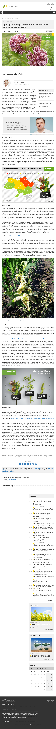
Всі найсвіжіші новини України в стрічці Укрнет (28, 724)
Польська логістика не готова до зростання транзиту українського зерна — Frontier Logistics (43, 539)
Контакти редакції (8, 704)
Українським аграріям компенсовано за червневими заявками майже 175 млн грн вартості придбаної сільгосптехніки (43, 561)
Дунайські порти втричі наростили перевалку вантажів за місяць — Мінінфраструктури (42, 581)
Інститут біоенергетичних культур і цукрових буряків (37, 456)
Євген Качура (10, 455)
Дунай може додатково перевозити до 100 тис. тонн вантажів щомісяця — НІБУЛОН (43, 551)
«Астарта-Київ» (22, 454)
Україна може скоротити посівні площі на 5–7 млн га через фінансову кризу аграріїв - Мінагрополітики (43, 534)
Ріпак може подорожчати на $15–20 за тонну (43, 577)
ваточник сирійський (42, 455)
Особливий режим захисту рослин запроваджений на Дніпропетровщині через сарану (43, 545)
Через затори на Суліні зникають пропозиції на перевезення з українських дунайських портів (42, 503)
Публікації (15, 31)
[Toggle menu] (54, 12)
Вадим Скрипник (43, 454)
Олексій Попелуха (19, 456)
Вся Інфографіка (48, 659)
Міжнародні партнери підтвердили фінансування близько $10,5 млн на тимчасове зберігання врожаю (42, 573)
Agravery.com (11, 721)
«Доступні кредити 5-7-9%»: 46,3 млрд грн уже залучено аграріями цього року (43, 524)
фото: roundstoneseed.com (8, 67)
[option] (28, 49)
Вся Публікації (49, 629)
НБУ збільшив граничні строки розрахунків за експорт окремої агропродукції (41, 515)
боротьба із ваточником (32, 454)
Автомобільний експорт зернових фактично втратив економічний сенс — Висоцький (42, 520)
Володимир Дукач (13, 454)
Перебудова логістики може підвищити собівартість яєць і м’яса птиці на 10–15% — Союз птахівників (43, 510)
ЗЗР (9, 31)
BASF (7, 454)
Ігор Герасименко (19, 82)
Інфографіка (35, 636)
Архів (32, 665)
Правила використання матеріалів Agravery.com (19, 706)
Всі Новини (51, 600)
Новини (4, 31)
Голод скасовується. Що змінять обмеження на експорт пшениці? (45, 105)
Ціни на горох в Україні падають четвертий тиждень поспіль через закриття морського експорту (43, 556)
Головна (4, 18)
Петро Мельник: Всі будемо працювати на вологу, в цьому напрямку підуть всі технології (46, 95)
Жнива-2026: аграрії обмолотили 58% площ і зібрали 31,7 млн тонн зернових (43, 586)
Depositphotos (33, 719)
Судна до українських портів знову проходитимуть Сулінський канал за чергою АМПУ (43, 595)
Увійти (42, 9)
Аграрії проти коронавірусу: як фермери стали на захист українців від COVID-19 (30, 338)
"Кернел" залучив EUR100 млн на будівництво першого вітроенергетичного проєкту (42, 566)
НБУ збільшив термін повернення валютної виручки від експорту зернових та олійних (43, 529)
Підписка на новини (9, 709)
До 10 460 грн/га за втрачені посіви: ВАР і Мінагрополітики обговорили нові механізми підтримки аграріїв (43, 590)
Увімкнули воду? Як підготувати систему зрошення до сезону (26, 235)
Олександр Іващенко (32, 455)
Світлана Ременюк (9, 456)
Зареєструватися (50, 9)
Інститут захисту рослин (20, 455)
